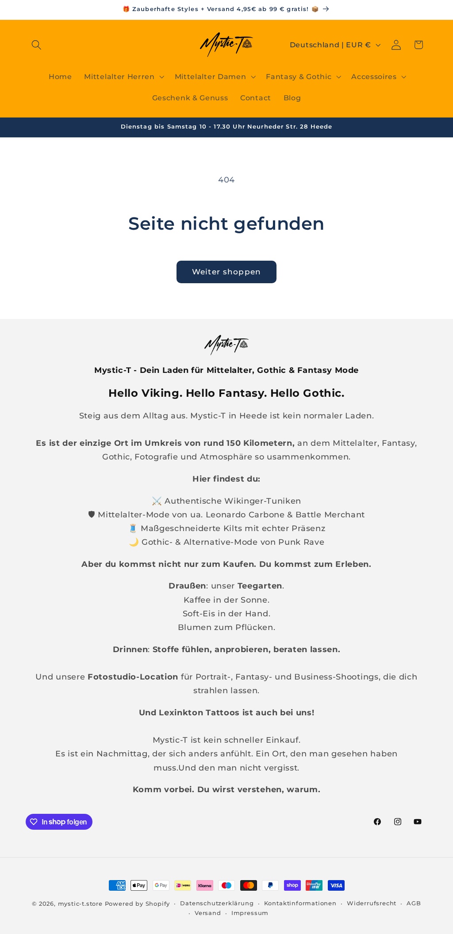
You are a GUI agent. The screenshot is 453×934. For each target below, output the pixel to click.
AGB (414, 903)
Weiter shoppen (226, 271)
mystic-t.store (80, 903)
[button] (37, 45)
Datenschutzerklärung (216, 903)
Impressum (250, 913)
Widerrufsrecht (371, 903)
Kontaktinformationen (300, 903)
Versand (208, 913)
